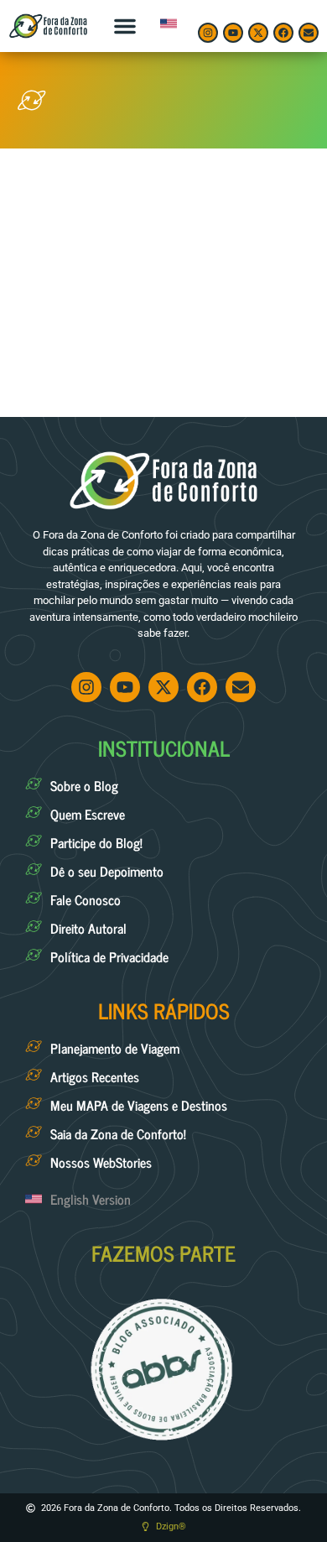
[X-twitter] (258, 33)
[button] (125, 26)
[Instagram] (208, 33)
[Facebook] (283, 33)
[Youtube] (233, 33)
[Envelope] (308, 33)
